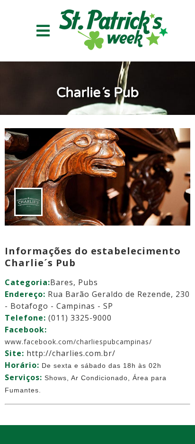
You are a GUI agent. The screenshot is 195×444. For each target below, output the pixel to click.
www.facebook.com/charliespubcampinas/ (78, 341)
